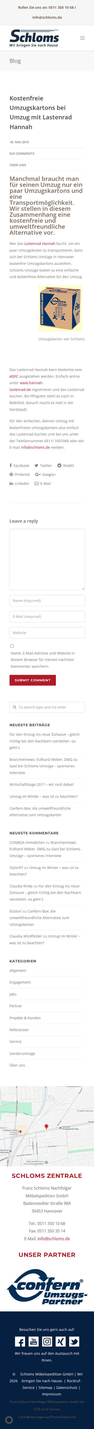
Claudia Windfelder (26, 936)
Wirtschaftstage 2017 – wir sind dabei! (42, 784)
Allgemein (18, 970)
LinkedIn (21, 483)
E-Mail (45, 483)
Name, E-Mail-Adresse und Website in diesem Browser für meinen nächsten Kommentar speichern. (43, 660)
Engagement (20, 982)
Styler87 (16, 867)
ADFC (14, 376)
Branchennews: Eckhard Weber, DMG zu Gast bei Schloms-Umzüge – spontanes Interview (43, 766)
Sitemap (45, 1387)
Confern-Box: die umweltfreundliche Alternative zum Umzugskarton (40, 811)
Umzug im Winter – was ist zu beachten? (43, 796)
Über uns (18, 165)
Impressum (51, 1394)
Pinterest (22, 474)
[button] (9, 1420)
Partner (16, 1005)
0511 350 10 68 (61, 7)
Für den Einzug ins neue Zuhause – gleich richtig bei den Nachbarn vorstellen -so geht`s (45, 741)
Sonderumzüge (22, 1053)
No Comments (22, 153)
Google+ (48, 474)
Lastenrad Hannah (39, 243)
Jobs (13, 994)
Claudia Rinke (21, 886)
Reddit (68, 465)
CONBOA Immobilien (27, 842)
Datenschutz (66, 1387)
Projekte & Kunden (25, 1017)
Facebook (21, 465)
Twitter (45, 465)
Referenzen (19, 1029)
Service (16, 1041)
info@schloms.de (47, 17)
